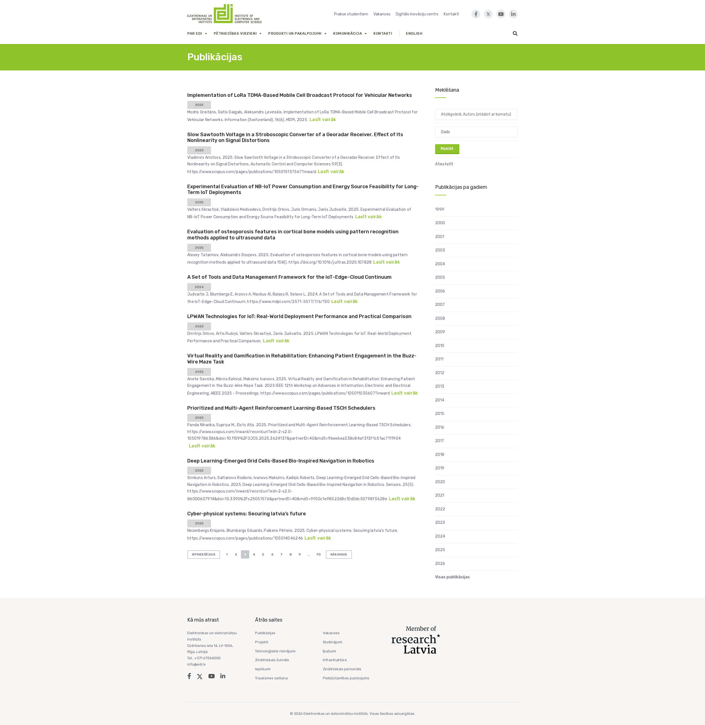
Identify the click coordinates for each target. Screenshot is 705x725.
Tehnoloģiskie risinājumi (275, 651)
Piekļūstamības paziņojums (346, 678)
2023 (440, 522)
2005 (440, 277)
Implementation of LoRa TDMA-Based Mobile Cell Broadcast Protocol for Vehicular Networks (299, 95)
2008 (440, 318)
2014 (439, 400)
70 (318, 554)
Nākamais (338, 554)
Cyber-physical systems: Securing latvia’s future (246, 514)
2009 (440, 332)
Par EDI (194, 33)
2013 (439, 386)
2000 (440, 223)
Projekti (261, 642)
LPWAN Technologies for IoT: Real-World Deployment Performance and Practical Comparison (299, 316)
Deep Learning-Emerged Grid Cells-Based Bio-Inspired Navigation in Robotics (280, 461)
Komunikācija (347, 33)
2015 (439, 413)
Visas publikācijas (452, 577)
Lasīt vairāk (323, 119)
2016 (439, 427)
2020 (440, 482)
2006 (440, 291)
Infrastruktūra (335, 660)
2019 (439, 468)
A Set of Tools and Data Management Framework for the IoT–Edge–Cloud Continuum (289, 277)
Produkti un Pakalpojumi (295, 33)
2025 (440, 550)
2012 (439, 373)
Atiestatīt (444, 164)
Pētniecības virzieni (235, 33)
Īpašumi (329, 651)
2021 (439, 495)
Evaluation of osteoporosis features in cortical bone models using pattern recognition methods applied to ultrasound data (292, 235)
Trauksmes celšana (271, 678)
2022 (440, 509)
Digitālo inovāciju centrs (417, 14)
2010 (439, 345)
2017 (439, 441)
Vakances (382, 14)
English (414, 33)
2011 (439, 359)
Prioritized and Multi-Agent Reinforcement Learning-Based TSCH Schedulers (281, 408)
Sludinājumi (332, 642)
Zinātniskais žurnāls (272, 660)
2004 (440, 264)
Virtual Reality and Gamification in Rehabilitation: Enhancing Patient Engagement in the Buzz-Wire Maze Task (301, 359)
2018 (439, 454)
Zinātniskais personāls (342, 669)
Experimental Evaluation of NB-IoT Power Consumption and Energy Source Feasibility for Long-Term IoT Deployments (303, 190)
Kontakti (451, 14)
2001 (439, 236)
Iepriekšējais (203, 554)
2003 (440, 250)
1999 (439, 209)
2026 (440, 563)
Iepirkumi (262, 669)
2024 (440, 536)
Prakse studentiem (351, 14)
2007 (440, 304)
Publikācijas (265, 633)
